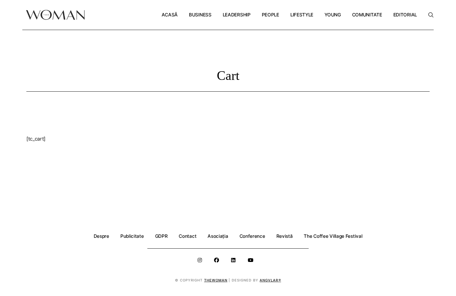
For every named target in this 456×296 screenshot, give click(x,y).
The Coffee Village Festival (333, 236)
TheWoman (216, 280)
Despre (101, 236)
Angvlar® (270, 280)
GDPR (161, 236)
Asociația (218, 236)
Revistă (284, 236)
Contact (187, 236)
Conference (252, 236)
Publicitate (132, 236)
